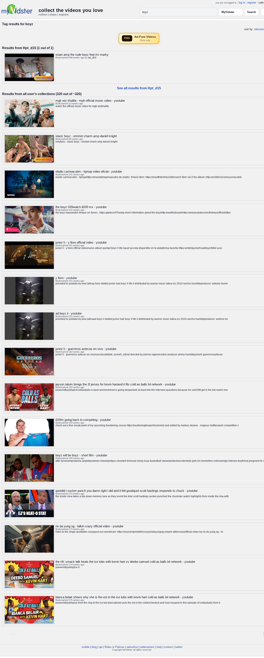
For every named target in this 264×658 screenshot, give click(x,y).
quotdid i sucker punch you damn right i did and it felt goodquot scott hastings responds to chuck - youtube (126, 490)
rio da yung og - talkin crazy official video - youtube (89, 526)
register (251, 2)
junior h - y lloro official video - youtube (81, 242)
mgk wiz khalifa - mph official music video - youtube (90, 100)
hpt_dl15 (92, 57)
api (101, 647)
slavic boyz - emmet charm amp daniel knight (86, 136)
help (159, 647)
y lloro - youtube (66, 278)
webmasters (147, 647)
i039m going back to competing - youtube (83, 419)
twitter (178, 647)
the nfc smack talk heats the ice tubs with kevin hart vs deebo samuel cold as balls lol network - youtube (125, 561)
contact (168, 647)
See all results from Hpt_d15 (139, 88)
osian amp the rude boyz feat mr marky (81, 54)
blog (94, 647)
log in (242, 2)
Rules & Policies (115, 647)
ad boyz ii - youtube (68, 313)
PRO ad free (43, 78)
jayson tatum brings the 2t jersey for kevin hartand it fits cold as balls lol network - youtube (115, 384)
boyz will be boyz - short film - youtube (81, 455)
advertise (132, 647)
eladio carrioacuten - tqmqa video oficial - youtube (88, 171)
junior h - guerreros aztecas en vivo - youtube (85, 349)
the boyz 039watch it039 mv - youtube (81, 207)
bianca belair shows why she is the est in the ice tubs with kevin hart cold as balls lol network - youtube (124, 597)
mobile (86, 647)
